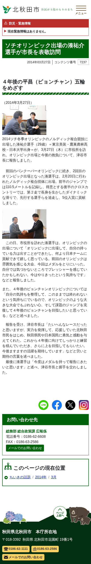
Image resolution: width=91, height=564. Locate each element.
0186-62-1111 (18, 548)
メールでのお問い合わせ (25, 448)
